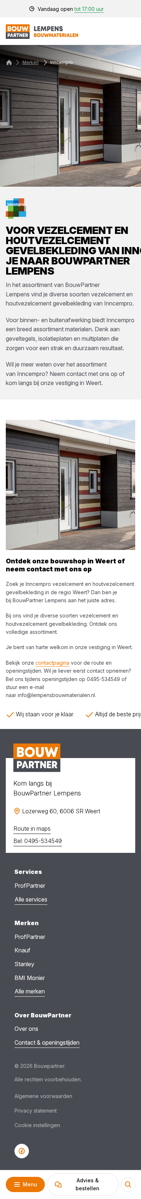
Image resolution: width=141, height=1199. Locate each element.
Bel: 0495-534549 (37, 840)
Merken (30, 62)
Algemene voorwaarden (43, 1096)
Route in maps (32, 828)
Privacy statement (35, 1110)
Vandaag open (71, 9)
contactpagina (52, 663)
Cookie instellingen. (37, 1125)
